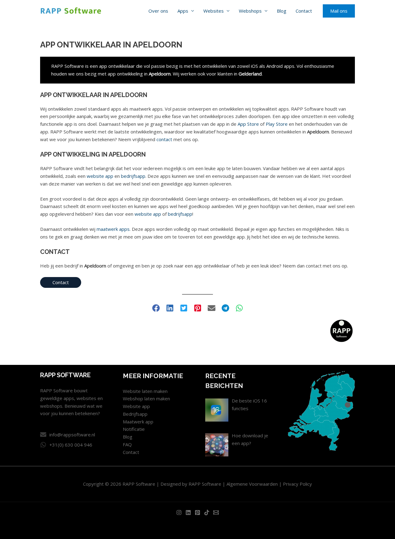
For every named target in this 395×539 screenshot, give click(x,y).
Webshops (250, 11)
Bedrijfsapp (135, 414)
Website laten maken (145, 391)
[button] (339, 11)
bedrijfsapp (133, 176)
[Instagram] (179, 512)
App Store (248, 124)
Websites (213, 11)
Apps (182, 11)
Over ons (158, 11)
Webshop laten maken (146, 398)
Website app (136, 406)
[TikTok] (207, 512)
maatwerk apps (113, 229)
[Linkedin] (188, 512)
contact (164, 139)
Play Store (277, 124)
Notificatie (134, 429)
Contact (304, 11)
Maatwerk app (138, 422)
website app (100, 176)
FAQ (127, 444)
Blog (281, 11)
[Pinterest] (197, 512)
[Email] (216, 512)
